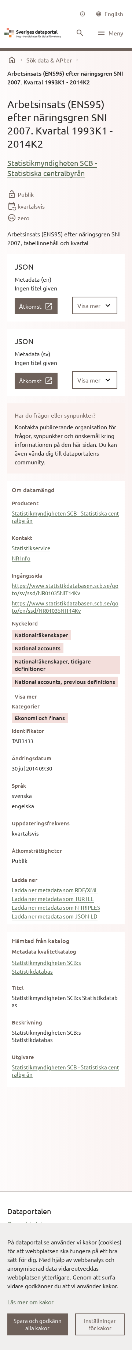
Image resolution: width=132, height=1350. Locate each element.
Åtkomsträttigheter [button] (37, 850)
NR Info (21, 558)
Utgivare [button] (23, 1057)
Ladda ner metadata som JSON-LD (55, 916)
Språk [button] (19, 785)
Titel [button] (17, 987)
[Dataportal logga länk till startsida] (33, 33)
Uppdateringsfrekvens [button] (41, 823)
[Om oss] (82, 14)
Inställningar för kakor (100, 1324)
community (29, 461)
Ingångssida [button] (27, 575)
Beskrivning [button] (27, 1022)
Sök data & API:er (49, 60)
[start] (11, 60)
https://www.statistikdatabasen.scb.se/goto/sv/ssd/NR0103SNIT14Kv (65, 589)
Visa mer (26, 696)
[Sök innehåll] (80, 33)
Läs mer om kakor (30, 1301)
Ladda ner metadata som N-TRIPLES (56, 907)
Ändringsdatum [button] (31, 758)
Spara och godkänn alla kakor (38, 1324)
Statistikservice (31, 547)
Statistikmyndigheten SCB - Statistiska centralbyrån (52, 168)
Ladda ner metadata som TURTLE (53, 898)
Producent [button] (25, 503)
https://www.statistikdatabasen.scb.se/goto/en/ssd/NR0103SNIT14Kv (65, 607)
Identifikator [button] (28, 730)
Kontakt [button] (22, 537)
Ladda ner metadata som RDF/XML (55, 889)
